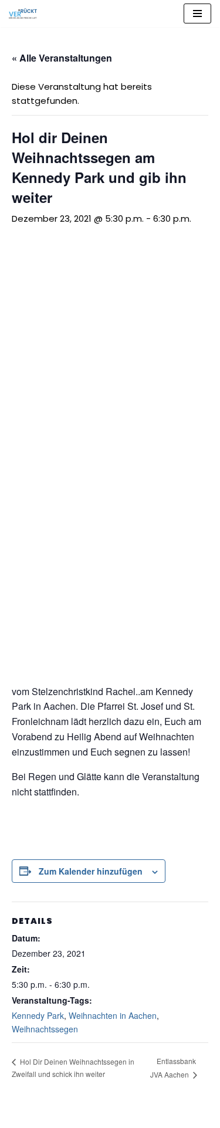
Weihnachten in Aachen (113, 1015)
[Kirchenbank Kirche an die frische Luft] (23, 13)
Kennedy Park (38, 1015)
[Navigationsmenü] (197, 13)
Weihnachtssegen (45, 1029)
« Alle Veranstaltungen (62, 58)
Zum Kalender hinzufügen (91, 871)
